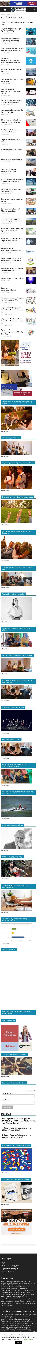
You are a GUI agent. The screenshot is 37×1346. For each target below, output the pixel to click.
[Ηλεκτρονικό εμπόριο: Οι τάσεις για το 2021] (31, 81)
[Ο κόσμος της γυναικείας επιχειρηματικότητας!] (31, 172)
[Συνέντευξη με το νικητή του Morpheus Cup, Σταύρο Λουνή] (31, 261)
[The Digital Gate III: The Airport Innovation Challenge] (31, 132)
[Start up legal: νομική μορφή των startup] (31, 201)
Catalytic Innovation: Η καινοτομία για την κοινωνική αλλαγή (11, 91)
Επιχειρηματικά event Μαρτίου (11, 159)
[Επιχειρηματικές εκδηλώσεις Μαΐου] (31, 142)
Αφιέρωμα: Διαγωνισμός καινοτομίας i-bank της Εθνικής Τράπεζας (12, 332)
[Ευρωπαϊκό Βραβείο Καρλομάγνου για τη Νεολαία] (31, 251)
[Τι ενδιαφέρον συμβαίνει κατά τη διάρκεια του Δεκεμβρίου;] (31, 181)
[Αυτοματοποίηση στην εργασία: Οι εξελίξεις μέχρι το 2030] (31, 102)
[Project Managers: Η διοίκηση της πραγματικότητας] (31, 31)
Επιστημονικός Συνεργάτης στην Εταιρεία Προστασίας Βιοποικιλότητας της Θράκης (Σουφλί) (19, 1120)
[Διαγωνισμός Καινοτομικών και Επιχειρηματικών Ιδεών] (31, 241)
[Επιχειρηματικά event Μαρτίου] (31, 162)
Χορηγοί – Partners (7, 1272)
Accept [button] (18, 1342)
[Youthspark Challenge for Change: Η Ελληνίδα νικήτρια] (31, 270)
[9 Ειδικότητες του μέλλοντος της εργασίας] (31, 72)
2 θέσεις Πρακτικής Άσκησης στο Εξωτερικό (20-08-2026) (16, 1136)
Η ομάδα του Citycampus (9, 1269)
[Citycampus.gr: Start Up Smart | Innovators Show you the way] (31, 122)
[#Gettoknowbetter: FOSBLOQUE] (31, 152)
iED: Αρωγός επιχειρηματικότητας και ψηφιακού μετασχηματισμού (11, 60)
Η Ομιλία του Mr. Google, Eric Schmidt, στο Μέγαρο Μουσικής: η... (12, 321)
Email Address (7, 1093)
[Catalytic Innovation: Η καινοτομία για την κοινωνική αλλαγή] (31, 91)
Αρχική (3, 1263)
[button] (34, 9)
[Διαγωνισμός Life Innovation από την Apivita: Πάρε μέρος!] (31, 231)
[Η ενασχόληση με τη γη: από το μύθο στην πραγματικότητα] (31, 221)
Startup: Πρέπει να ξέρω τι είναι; (12, 278)
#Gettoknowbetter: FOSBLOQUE (11, 149)
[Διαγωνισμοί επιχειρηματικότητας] (31, 290)
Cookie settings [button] (28, 1339)
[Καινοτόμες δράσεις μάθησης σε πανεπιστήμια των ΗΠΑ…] (31, 300)
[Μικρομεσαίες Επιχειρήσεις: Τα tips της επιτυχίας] (31, 112)
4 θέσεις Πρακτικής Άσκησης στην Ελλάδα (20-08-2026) (17, 1129)
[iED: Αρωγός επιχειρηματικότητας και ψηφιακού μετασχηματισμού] (31, 61)
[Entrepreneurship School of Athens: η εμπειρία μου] (31, 211)
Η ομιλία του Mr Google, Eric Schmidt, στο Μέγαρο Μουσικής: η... (12, 310)
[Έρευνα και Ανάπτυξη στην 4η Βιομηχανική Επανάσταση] (31, 41)
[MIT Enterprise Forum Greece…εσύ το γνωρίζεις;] (31, 191)
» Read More (5, 431)
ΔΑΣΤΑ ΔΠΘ (6, 1114)
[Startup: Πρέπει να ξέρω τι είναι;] (31, 280)
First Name (5, 1100)
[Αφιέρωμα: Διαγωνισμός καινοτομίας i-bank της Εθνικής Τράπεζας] (31, 332)
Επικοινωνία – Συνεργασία (10, 1266)
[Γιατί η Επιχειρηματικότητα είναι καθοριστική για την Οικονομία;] (31, 51)
